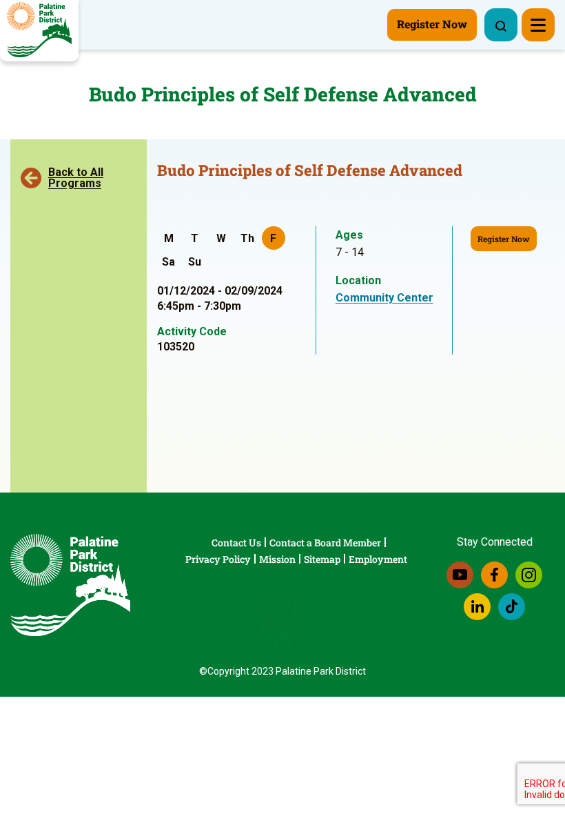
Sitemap (322, 559)
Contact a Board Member (325, 542)
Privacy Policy (218, 559)
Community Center (384, 297)
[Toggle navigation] (538, 24)
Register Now (503, 238)
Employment (378, 559)
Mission (277, 559)
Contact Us (236, 542)
